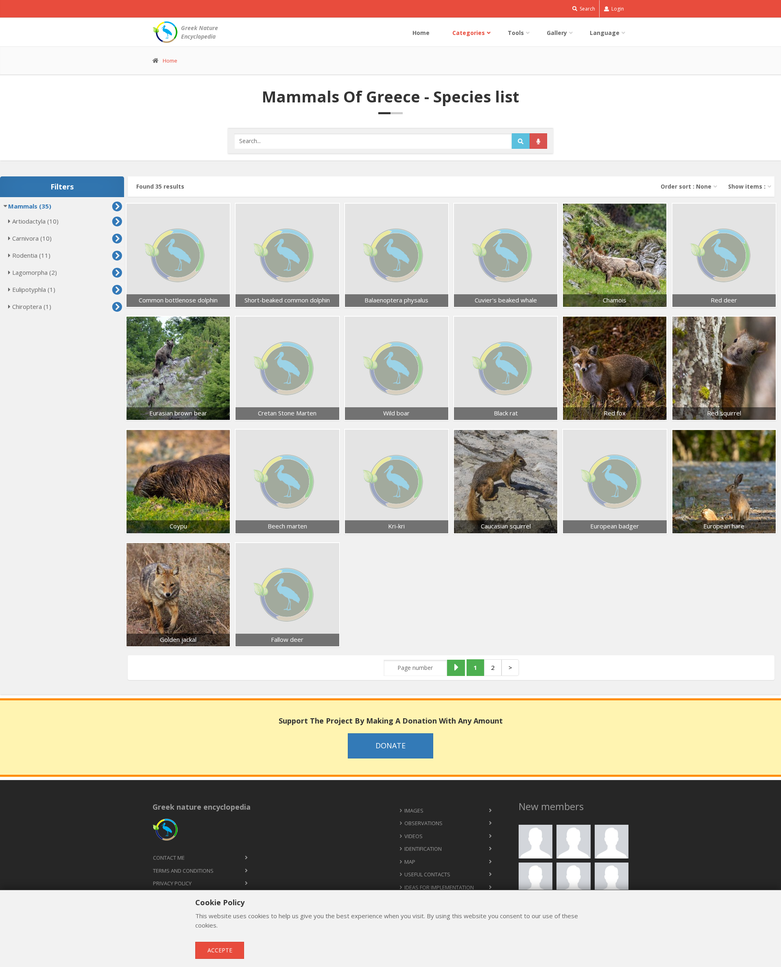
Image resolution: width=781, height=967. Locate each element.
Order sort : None (686, 186)
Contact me (169, 857)
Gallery (557, 33)
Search (586, 8)
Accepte (219, 950)
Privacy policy (172, 883)
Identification (423, 848)
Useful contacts (427, 874)
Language (605, 33)
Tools (516, 33)
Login (617, 8)
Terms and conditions (183, 870)
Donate (390, 745)
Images (413, 810)
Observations (423, 823)
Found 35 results (160, 186)
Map (409, 861)
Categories (468, 33)
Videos (413, 836)
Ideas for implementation (439, 887)
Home (421, 33)
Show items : (747, 186)
